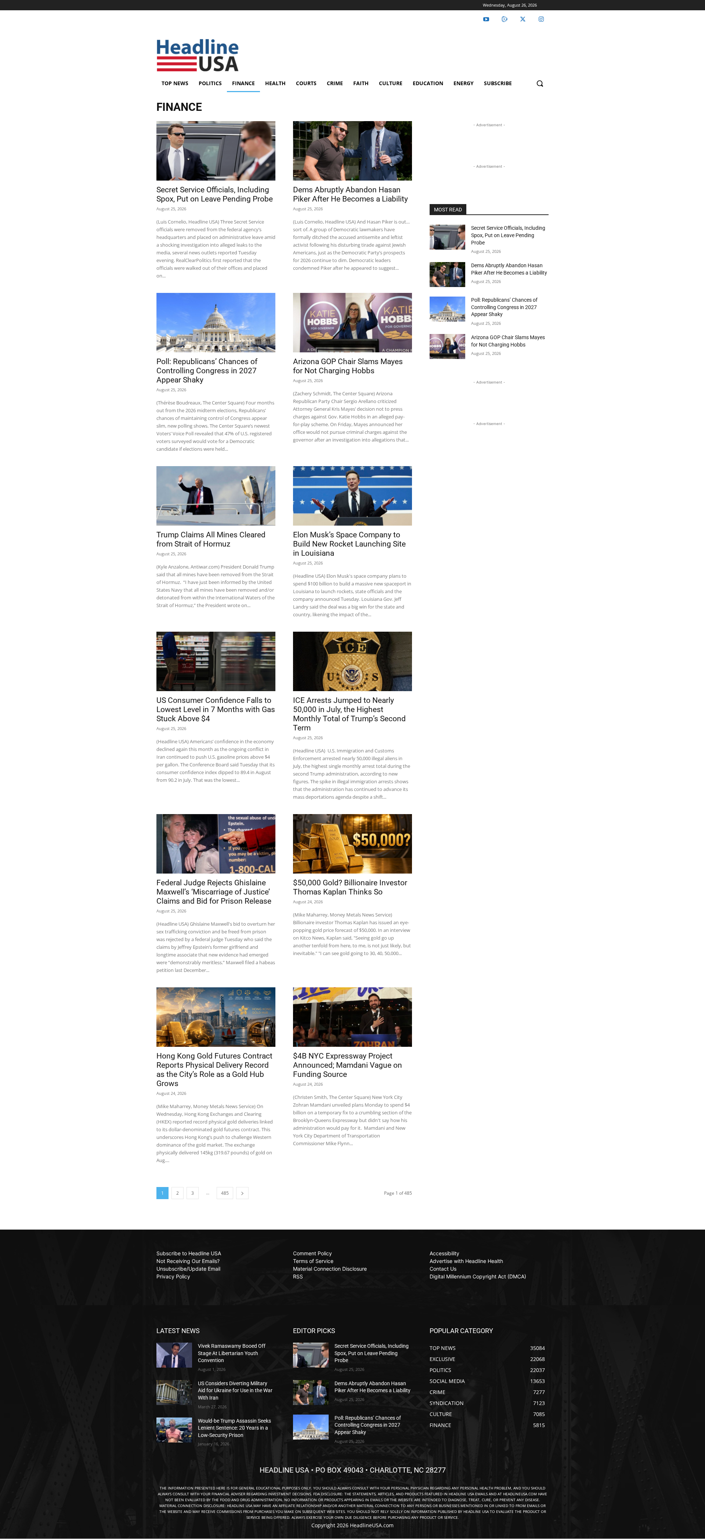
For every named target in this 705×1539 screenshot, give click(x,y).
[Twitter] (523, 19)
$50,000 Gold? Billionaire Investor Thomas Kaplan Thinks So (350, 887)
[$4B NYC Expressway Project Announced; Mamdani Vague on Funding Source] (352, 1017)
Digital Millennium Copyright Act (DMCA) (478, 1276)
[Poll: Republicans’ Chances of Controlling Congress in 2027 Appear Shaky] (215, 322)
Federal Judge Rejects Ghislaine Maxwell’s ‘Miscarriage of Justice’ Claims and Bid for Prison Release (213, 891)
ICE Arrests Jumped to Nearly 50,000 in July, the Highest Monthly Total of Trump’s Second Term (349, 714)
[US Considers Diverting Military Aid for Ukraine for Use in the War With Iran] (174, 1392)
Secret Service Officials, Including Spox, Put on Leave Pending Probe (214, 194)
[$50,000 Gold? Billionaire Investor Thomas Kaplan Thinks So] (352, 844)
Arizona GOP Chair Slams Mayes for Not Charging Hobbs (348, 366)
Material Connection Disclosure (330, 1269)
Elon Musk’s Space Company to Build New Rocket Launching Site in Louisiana (349, 544)
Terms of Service (313, 1261)
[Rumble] (504, 19)
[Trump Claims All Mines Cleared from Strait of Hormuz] (215, 496)
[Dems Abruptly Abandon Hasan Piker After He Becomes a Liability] (352, 151)
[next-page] (242, 1193)
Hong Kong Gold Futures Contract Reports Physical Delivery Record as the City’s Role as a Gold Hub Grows (214, 1070)
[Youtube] (486, 19)
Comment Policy (312, 1253)
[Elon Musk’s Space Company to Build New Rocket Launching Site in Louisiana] (352, 496)
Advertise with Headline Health (466, 1261)
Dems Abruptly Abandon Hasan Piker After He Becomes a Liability (350, 194)
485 (225, 1193)
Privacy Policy (173, 1276)
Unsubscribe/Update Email (188, 1269)
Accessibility (444, 1253)
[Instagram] (541, 19)
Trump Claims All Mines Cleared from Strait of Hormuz (210, 539)
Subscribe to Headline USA (188, 1253)
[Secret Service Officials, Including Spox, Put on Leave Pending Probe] (215, 151)
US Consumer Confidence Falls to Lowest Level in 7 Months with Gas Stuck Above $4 (215, 709)
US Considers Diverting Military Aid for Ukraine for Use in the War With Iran (235, 1390)
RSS (298, 1276)
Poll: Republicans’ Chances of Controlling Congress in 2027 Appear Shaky (206, 370)
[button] (540, 83)
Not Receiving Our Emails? (188, 1261)
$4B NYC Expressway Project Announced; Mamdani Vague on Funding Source (347, 1065)
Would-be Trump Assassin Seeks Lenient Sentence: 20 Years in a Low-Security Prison (234, 1428)
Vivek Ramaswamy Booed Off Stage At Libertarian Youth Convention (231, 1353)
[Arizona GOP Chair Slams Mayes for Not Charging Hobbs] (352, 322)
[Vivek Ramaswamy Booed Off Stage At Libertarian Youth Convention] (174, 1355)
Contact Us (443, 1269)
